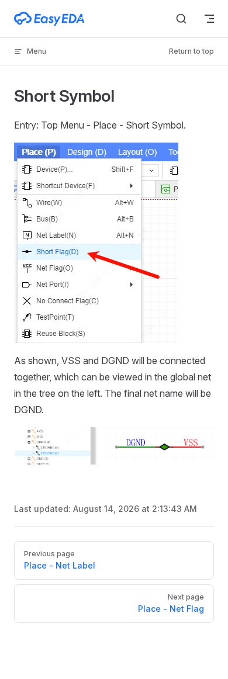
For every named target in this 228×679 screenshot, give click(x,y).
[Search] (181, 18)
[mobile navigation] (209, 18)
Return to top (191, 51)
